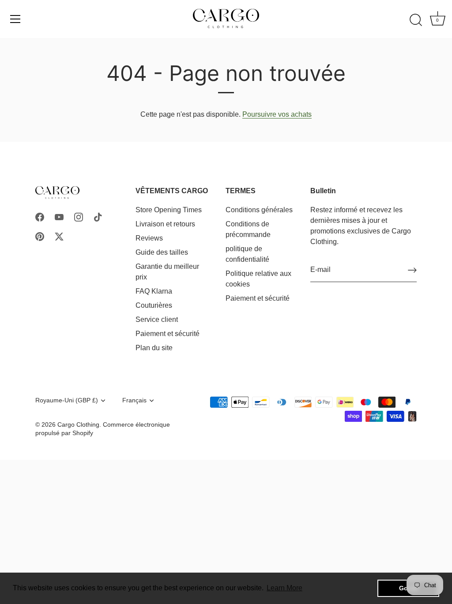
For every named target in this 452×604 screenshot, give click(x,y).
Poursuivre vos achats (277, 114)
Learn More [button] (284, 588)
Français (134, 400)
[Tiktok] (98, 216)
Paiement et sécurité (168, 333)
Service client (157, 319)
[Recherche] (416, 20)
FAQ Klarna (154, 291)
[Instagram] (78, 216)
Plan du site (154, 348)
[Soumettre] (412, 270)
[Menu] (15, 19)
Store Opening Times (169, 210)
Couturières (154, 305)
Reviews (149, 238)
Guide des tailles (162, 252)
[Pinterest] (39, 236)
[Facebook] (39, 216)
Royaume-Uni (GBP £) (66, 400)
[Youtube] (59, 216)
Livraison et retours (165, 224)
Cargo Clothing (78, 424)
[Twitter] (59, 236)
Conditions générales (259, 210)
